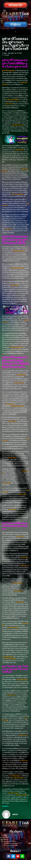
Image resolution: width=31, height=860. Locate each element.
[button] (15, 31)
